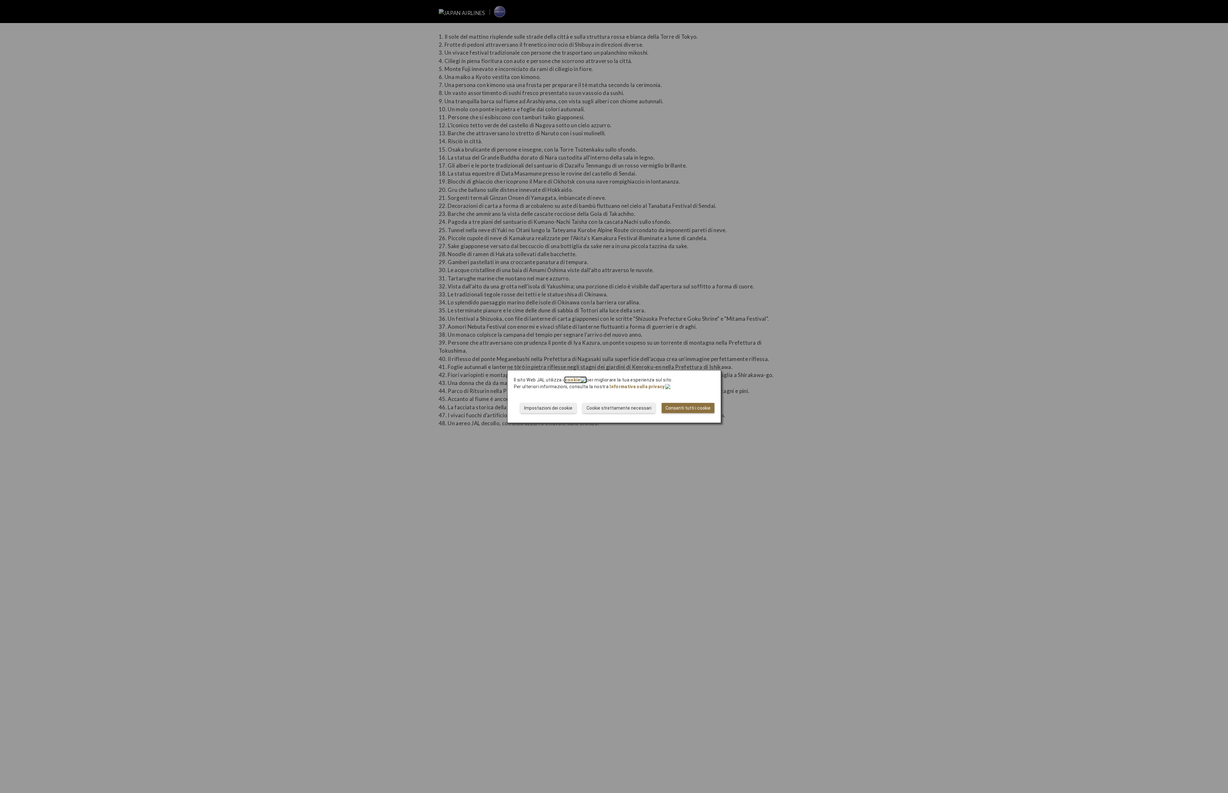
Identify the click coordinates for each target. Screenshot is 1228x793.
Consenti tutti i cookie (688, 408)
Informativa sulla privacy (637, 386)
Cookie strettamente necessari (618, 408)
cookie (572, 379)
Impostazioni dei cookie (548, 408)
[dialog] (614, 396)
